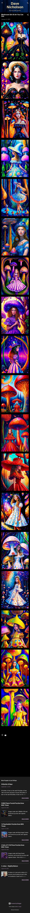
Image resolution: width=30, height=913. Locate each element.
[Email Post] (5, 736)
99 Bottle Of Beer (7, 784)
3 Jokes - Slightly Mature (9, 866)
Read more (25, 798)
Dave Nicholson (15, 5)
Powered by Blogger (16, 903)
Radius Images (18, 906)
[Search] (28, 3)
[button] (28, 15)
